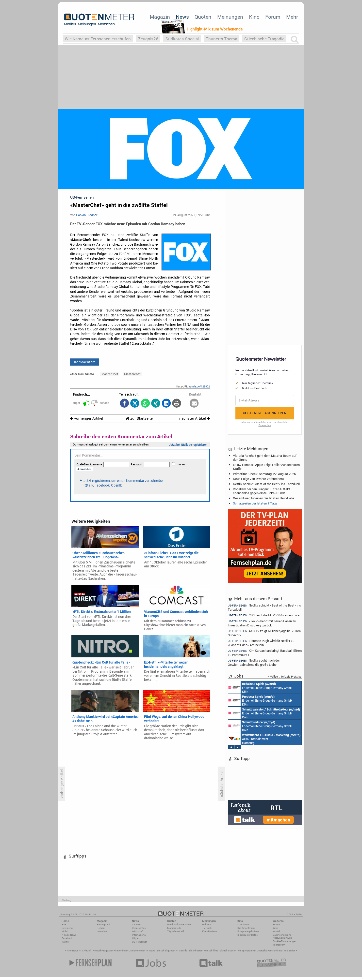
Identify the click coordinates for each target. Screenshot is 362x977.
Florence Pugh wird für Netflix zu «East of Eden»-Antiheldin (261, 643)
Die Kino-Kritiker (246, 928)
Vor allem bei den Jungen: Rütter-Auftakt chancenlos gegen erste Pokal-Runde (261, 491)
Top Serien (290, 950)
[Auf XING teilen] (155, 403)
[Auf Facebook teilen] (124, 403)
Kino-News (243, 924)
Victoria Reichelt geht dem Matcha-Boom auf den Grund (264, 457)
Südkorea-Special (182, 39)
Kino (254, 16)
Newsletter (67, 928)
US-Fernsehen (140, 941)
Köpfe (135, 938)
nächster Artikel (193, 418)
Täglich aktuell (175, 931)
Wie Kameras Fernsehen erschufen (98, 39)
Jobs (275, 928)
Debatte (206, 924)
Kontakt (277, 931)
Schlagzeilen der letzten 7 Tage (255, 503)
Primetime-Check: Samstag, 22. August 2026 (264, 474)
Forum (272, 16)
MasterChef (109, 374)
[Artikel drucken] (176, 403)
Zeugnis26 (148, 39)
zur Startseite (141, 418)
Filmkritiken (120, 950)
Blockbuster (195, 950)
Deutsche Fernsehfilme (269, 950)
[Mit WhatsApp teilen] (145, 403)
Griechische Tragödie (264, 39)
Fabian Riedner (86, 215)
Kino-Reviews (209, 931)
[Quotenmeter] (99, 19)
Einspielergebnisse (248, 931)
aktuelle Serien (228, 950)
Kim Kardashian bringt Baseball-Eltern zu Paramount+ (265, 653)
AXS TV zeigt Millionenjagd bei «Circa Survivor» (264, 633)
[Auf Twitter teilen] (135, 403)
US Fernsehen (136, 950)
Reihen (101, 928)
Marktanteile (174, 928)
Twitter (65, 941)
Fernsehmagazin (102, 950)
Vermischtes (139, 928)
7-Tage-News (69, 934)
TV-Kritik (207, 928)
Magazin (160, 16)
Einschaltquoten (166, 950)
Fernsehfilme (211, 950)
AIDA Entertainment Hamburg (271, 739)
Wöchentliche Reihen (179, 924)
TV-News (137, 924)
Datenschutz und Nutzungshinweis (282, 936)
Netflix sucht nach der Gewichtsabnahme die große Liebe (254, 662)
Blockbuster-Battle (247, 934)
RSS (64, 924)
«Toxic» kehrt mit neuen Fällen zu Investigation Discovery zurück (262, 623)
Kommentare (85, 361)
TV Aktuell (85, 950)
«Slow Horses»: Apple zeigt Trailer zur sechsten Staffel (266, 466)
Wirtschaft (137, 931)
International (139, 934)
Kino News (72, 950)
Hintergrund (103, 924)
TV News (150, 950)
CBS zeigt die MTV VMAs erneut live (263, 615)
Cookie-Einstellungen (284, 941)
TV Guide (182, 950)
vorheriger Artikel (88, 418)
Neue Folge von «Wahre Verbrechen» (258, 478)
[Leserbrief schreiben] (194, 403)
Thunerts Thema (221, 39)
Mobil (65, 931)
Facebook (67, 938)
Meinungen (230, 16)
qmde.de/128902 (199, 386)
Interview (102, 931)
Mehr (292, 16)
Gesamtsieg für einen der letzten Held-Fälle (263, 498)
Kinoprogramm (246, 950)
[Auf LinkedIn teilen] (166, 403)
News (182, 16)
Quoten (203, 16)
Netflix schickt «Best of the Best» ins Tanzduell (266, 484)
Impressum (279, 944)
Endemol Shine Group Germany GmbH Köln (267, 688)
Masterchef (132, 374)
